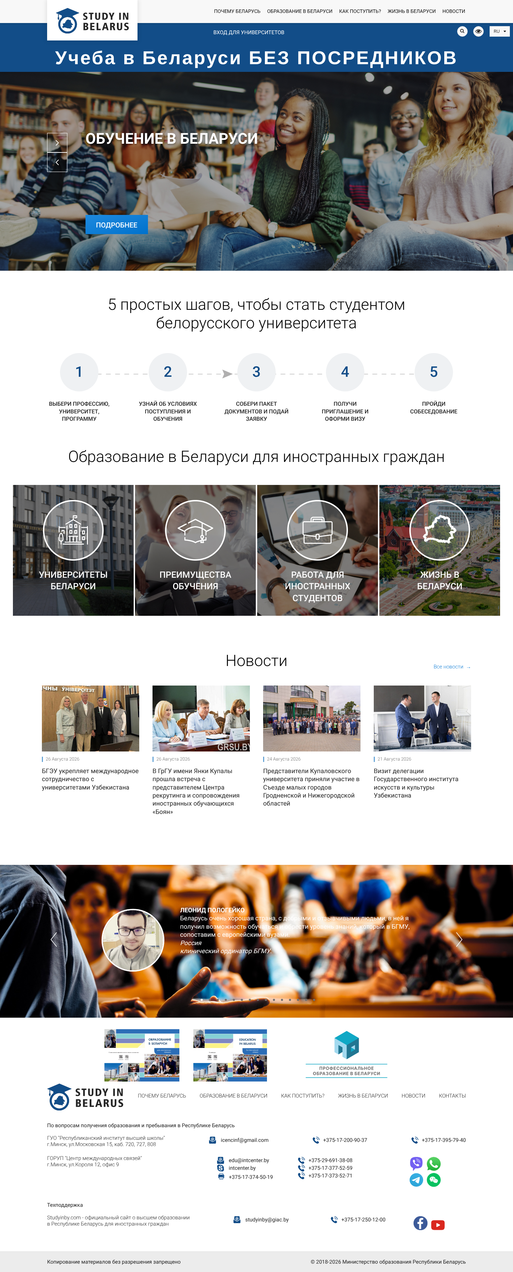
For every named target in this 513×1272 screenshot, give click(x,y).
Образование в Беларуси (299, 11)
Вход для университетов (248, 32)
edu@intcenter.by (249, 1160)
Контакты (452, 1096)
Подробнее (116, 225)
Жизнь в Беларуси (412, 11)
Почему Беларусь (237, 11)
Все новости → (452, 667)
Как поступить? (360, 11)
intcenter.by (242, 1168)
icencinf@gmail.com (245, 1140)
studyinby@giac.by (267, 1220)
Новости (454, 11)
